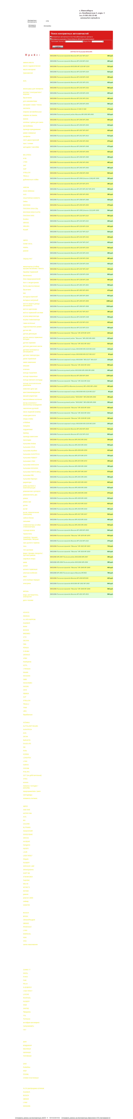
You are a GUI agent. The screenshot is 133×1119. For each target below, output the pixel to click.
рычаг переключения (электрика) (31, 513)
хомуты (24, 1060)
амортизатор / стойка (31, 151)
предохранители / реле (32, 791)
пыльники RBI (28, 475)
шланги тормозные (30, 569)
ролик (25, 505)
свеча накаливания (30, 944)
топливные (27, 1056)
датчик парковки (29, 343)
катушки (26, 366)
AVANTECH (27, 729)
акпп (25, 1042)
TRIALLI (26, 176)
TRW (25, 707)
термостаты (27, 534)
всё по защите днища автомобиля (31, 304)
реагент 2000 (28, 898)
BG (24, 820)
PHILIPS (26, 772)
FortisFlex (26, 1067)
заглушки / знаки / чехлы (32, 105)
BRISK (25, 916)
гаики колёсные (29, 323)
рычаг (25, 509)
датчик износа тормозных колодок (32, 338)
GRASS (26, 223)
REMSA (26, 693)
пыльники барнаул (30, 479)
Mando (25, 672)
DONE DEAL (27, 244)
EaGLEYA (26, 740)
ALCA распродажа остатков (33, 1088)
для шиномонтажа (30, 101)
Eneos (25, 977)
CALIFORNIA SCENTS (31, 198)
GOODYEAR (27, 834)
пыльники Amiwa (29, 443)
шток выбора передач (31, 580)
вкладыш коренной (30, 297)
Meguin (25, 859)
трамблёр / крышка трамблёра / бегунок (30, 538)
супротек (26, 905)
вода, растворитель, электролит (30, 596)
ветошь (25, 591)
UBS (24, 711)
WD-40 (25, 884)
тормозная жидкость (31, 961)
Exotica (25, 219)
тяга (24, 546)
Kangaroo (26, 845)
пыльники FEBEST (30, 458)
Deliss (25, 201)
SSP (24, 169)
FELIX (25, 984)
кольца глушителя (30, 373)
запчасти (25, 262)
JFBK (25, 658)
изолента (26, 108)
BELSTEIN (27, 155)
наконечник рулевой (30, 408)
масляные (27, 1049)
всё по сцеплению (30, 309)
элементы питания (30, 798)
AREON (26, 187)
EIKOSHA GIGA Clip (30, 208)
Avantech (26, 623)
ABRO (25, 240)
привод (26, 433)
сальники (26, 521)
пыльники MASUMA (30, 468)
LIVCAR (26, 994)
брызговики (27, 98)
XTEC (25, 779)
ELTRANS (26, 827)
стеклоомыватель (29, 952)
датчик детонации (30, 334)
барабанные (27, 714)
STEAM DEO (28, 877)
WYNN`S (26, 887)
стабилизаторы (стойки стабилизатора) (32, 526)
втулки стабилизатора (31, 320)
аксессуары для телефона (33, 89)
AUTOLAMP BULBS (30, 726)
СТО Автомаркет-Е (103, 1118)
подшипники (27, 429)
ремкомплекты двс (30, 495)
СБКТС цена (26, 42)
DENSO (26, 923)
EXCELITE (27, 743)
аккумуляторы (28, 77)
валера (26, 891)
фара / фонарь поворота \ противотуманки (33, 554)
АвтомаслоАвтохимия (32, 25)
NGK (25, 937)
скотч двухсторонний (31, 140)
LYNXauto (26, 669)
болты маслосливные (31, 286)
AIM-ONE (26, 810)
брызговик (27, 289)
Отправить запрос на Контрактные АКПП (30, 1118)
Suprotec (26, 880)
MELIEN (26, 226)
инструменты (27, 587)
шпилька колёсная (30, 573)
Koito (25, 751)
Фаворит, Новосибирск (30, 44)
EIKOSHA (26, 205)
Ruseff (25, 230)
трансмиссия (28, 73)
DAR (25, 1064)
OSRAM (26, 768)
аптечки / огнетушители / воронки (32, 93)
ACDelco (26, 722)
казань (25, 247)
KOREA (26, 754)
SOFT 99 (26, 873)
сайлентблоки (28, 518)
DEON (25, 736)
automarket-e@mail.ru (89, 18)
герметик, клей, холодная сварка (29, 235)
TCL (24, 1015)
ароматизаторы (28, 183)
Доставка (80, 28)
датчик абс (27, 330)
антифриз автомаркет (31, 1022)
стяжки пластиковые (31, 1078)
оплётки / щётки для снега (33, 122)
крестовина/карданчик (31, 392)
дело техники (28, 600)
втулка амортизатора (31, 316)
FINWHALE (27, 927)
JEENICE (26, 655)
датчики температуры (31, 355)
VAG (24, 941)
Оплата (88, 28)
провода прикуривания (32, 129)
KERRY (26, 848)
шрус (25, 576)
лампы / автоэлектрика (32, 718)
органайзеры (28, 126)
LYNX (25, 162)
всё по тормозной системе (33, 313)
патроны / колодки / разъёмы (30, 787)
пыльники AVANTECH (31, 454)
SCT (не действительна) (32, 775)
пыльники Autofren (30, 450)
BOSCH (26, 630)
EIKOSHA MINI (28, 215)
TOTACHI (26, 1019)
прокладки (27, 440)
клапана (26, 369)
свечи (23, 909)
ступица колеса (29, 530)
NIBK (25, 679)
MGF (25, 1071)
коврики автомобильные (32, 112)
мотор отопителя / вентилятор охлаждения (32, 404)
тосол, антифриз (27, 50)
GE (24, 747)
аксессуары (26, 85)
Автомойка (47, 26)
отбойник (26, 422)
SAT (24, 165)
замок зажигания (29, 362)
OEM (25, 690)
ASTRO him (27, 813)
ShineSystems (28, 870)
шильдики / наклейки (31, 147)
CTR (24, 637)
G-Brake (26, 651)
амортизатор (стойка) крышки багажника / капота (33, 267)
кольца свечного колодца (32, 380)
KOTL (25, 665)
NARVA (26, 765)
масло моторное (29, 69)
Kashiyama (27, 662)
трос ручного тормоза (31, 543)
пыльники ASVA (29, 447)
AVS (24, 81)
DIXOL (25, 973)
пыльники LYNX (29, 461)
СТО (47, 21)
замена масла (28, 62)
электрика (27, 583)
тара (23, 957)
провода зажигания (30, 436)
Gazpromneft (27, 831)
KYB (24, 158)
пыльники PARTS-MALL (32, 472)
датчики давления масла (32, 346)
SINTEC (26, 1008)
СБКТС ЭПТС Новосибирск (32, 38)
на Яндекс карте (99, 28)
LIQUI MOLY (27, 855)
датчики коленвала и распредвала (31, 351)
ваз (24, 293)
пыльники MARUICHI (31, 465)
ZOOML (26, 1074)
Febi (24, 980)
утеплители (26, 1033)
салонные (27, 1052)
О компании (60, 28)
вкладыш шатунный (30, 300)
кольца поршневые (30, 376)
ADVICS (26, 612)
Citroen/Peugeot (29, 920)
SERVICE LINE (28, 866)
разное (25, 251)
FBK (24, 644)
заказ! (24, 255)
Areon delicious (28, 191)
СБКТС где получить (29, 40)
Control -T (26, 970)
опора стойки (28, 419)
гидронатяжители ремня (32, 327)
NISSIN (25, 686)
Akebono (26, 616)
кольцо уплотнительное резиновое (32, 384)
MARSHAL (27, 934)
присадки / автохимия (31, 802)
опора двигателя (29, 415)
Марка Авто (87, 41)
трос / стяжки (28, 143)
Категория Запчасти (58, 41)
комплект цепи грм (30, 389)
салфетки (26, 136)
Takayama (26, 1012)
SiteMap (111, 28)
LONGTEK (27, 758)
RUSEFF (26, 862)
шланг (25, 566)
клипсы (24, 604)
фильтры (25, 1038)
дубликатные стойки (30, 179)
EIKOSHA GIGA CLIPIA (31, 212)
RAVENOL (27, 998)
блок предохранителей (31, 279)
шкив (25, 562)
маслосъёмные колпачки (32, 399)
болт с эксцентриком (31, 282)
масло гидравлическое (31, 66)
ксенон (25, 782)
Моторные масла (28, 46)
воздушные (27, 1045)
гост (24, 1029)
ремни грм (27, 502)
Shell (25, 1005)
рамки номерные (29, 133)
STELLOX (26, 172)
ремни (25, 498)
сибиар (25, 901)
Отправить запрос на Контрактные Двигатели (78, 1118)
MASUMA (26, 676)
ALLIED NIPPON (29, 619)
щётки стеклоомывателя (29, 1083)
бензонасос (27, 275)
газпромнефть (28, 1026)
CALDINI (26, 824)
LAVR (25, 852)
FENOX (26, 648)
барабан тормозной (30, 272)
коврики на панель (30, 115)
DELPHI (26, 640)
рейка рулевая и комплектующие (29, 487)
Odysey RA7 (27, 259)
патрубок (26, 426)
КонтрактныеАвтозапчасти (32, 21)
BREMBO (26, 633)
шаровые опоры (29, 559)
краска (25, 119)
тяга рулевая (28, 550)
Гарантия (70, 28)
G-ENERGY (27, 987)
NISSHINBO (27, 683)
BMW (25, 626)
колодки (24, 608)
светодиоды (27, 795)
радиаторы (27, 482)
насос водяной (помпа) (32, 412)
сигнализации (27, 948)
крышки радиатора (30, 396)
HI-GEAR (26, 841)
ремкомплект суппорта (31, 491)
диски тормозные (29, 359)
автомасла (26, 58)
